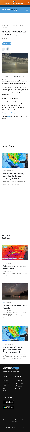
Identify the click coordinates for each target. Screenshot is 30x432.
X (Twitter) (20, 383)
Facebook (20, 380)
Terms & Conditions (8, 420)
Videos (4, 388)
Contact (22, 420)
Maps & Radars (6, 383)
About (16, 420)
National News (7, 44)
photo (9, 117)
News (7, 25)
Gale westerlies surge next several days (14, 267)
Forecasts (5, 380)
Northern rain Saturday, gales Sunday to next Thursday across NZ (13, 176)
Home (3, 25)
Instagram (20, 386)
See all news (25, 236)
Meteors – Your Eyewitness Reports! (15, 306)
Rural (4, 391)
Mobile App (14, 421)
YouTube (20, 389)
